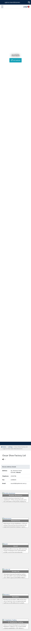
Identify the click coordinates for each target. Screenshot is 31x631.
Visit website (16, 60)
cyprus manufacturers (12, 2)
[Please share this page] (3, 459)
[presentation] (2, 226)
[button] (14, 440)
